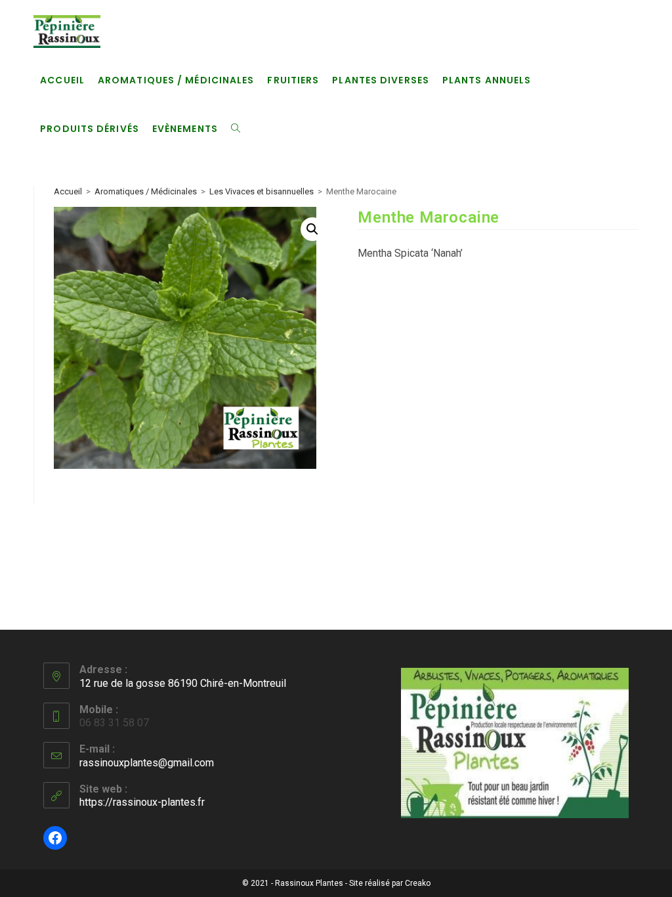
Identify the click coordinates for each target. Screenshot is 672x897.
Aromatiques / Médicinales (145, 191)
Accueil (68, 191)
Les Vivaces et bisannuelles (261, 191)
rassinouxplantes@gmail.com (146, 762)
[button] (312, 229)
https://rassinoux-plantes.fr (142, 802)
